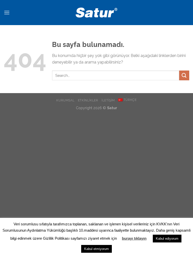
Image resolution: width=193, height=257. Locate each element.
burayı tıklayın (134, 238)
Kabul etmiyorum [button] (96, 249)
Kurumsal (65, 100)
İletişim (108, 100)
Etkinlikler (88, 100)
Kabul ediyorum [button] (167, 238)
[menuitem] (127, 100)
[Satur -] (96, 13)
